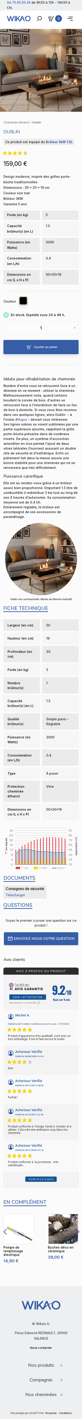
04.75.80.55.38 (19, 2)
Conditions (65, 1413)
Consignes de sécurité (25, 888)
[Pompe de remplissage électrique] (18, 1229)
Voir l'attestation (27, 997)
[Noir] (23, 301)
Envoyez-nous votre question (44, 938)
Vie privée (50, 1413)
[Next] (76, 70)
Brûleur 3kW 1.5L (59, 142)
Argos (22, 419)
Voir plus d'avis (41, 1179)
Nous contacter (41, 1347)
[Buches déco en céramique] (63, 1229)
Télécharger (15, 895)
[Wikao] (19, 18)
